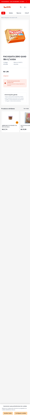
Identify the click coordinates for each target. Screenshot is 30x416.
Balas (11, 13)
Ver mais (26, 108)
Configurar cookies (20, 413)
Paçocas (7, 17)
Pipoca (19, 13)
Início (2, 17)
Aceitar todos (8, 413)
